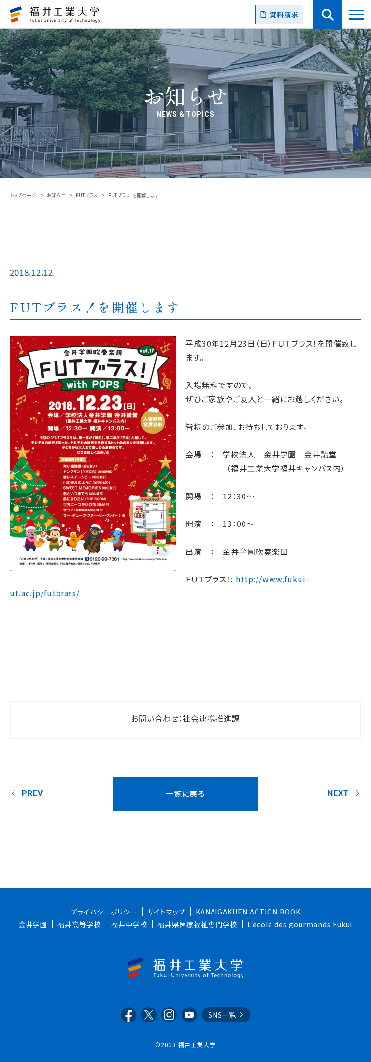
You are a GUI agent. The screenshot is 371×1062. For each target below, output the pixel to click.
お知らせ (56, 195)
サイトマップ (166, 911)
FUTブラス (87, 195)
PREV (32, 793)
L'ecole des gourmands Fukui (300, 924)
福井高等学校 (79, 924)
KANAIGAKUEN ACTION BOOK (248, 911)
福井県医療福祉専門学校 (197, 924)
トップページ (23, 195)
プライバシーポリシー (104, 911)
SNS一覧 (222, 1015)
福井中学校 (129, 924)
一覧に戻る (185, 793)
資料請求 (284, 14)
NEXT (338, 793)
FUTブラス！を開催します (95, 307)
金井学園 (33, 924)
